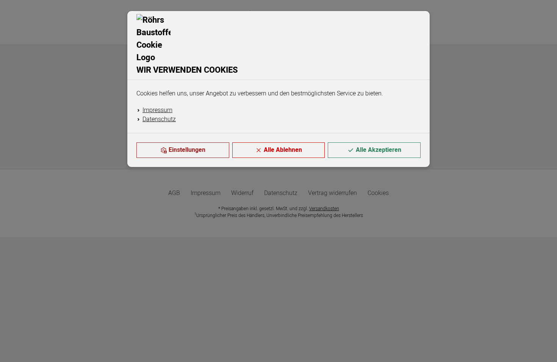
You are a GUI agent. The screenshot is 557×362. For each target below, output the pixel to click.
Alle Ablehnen (283, 149)
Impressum (157, 110)
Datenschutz (159, 119)
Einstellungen (187, 149)
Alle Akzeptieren (378, 149)
